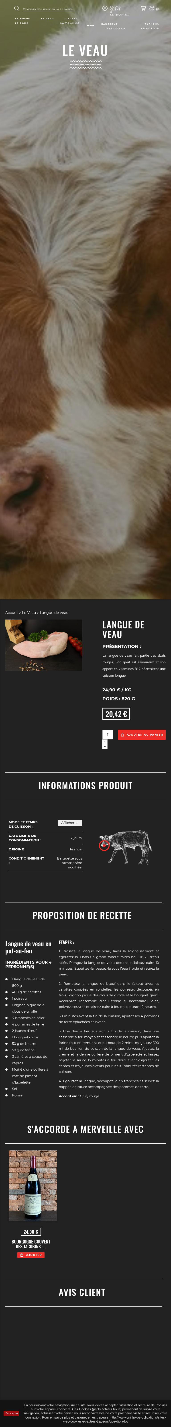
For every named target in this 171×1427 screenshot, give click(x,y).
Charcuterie (115, 28)
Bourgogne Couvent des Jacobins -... (31, 1244)
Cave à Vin (150, 28)
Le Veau (47, 18)
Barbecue (109, 24)
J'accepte (11, 1413)
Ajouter (34, 1255)
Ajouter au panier (145, 734)
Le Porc (21, 23)
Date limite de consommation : (25, 838)
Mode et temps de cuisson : (23, 824)
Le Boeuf (22, 18)
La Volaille (70, 23)
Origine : (17, 849)
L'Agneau (72, 18)
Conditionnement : (26, 860)
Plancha (152, 24)
